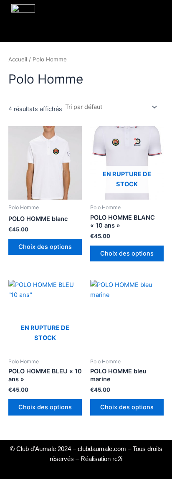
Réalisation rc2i (101, 459)
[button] (83, 19)
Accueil (17, 59)
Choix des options (45, 247)
